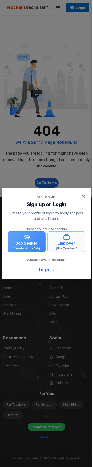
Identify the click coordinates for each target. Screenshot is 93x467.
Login (44, 270)
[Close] (83, 196)
